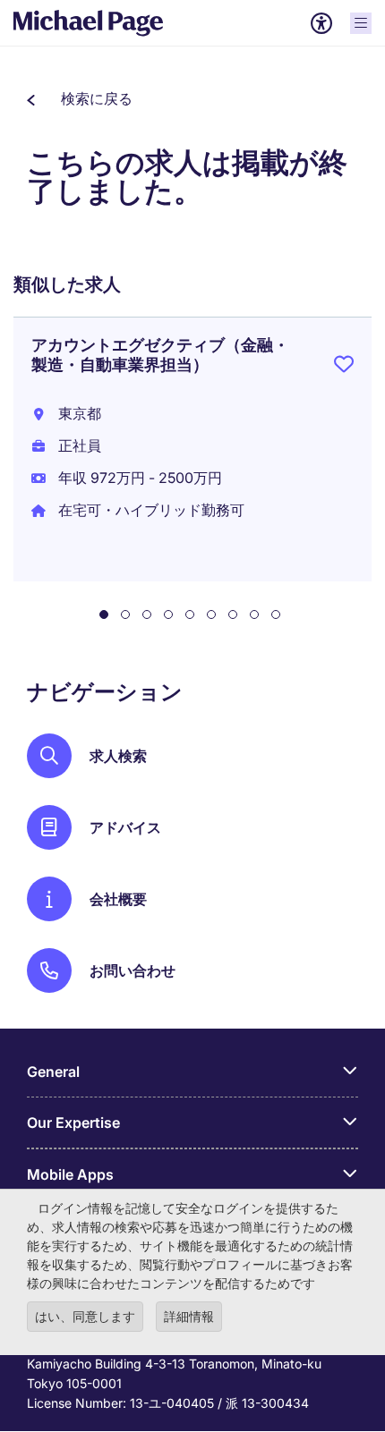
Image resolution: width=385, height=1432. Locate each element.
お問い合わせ (132, 970)
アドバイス (125, 827)
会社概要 (118, 899)
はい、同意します (85, 1316)
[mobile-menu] (361, 23)
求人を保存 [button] (344, 367)
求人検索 (118, 756)
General (53, 1071)
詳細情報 (189, 1316)
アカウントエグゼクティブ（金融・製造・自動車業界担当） (160, 354)
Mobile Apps (70, 1174)
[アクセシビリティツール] (321, 23)
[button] (80, 98)
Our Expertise (73, 1122)
